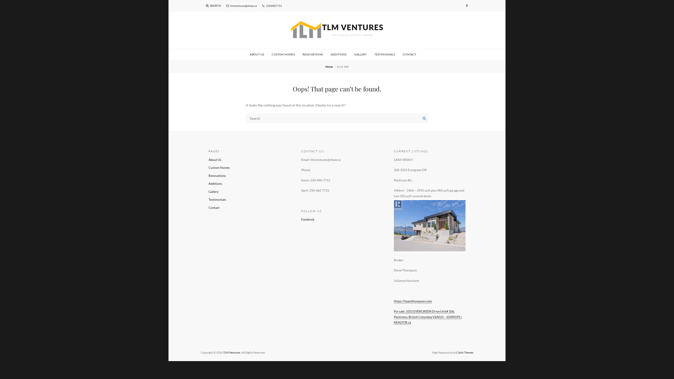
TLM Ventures (353, 27)
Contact (409, 54)
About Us (257, 54)
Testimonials (384, 54)
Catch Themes (465, 352)
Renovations (313, 54)
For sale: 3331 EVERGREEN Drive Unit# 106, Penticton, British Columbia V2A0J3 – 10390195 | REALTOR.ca (428, 316)
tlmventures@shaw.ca (243, 5)
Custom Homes (283, 54)
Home (329, 66)
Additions (339, 54)
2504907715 (274, 5)
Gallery (360, 54)
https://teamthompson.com (413, 301)
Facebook (307, 219)
